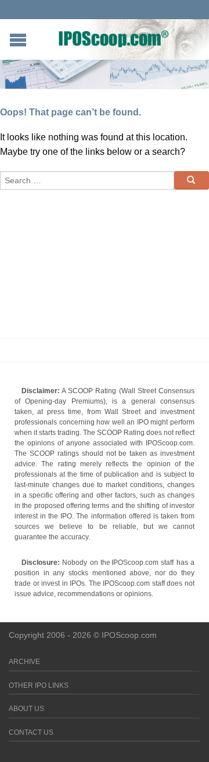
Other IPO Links (39, 685)
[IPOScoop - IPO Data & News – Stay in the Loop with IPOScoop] (114, 38)
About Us (26, 708)
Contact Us (31, 732)
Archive (24, 661)
